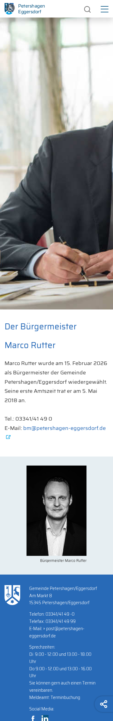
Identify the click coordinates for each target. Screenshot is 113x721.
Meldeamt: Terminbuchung (54, 697)
